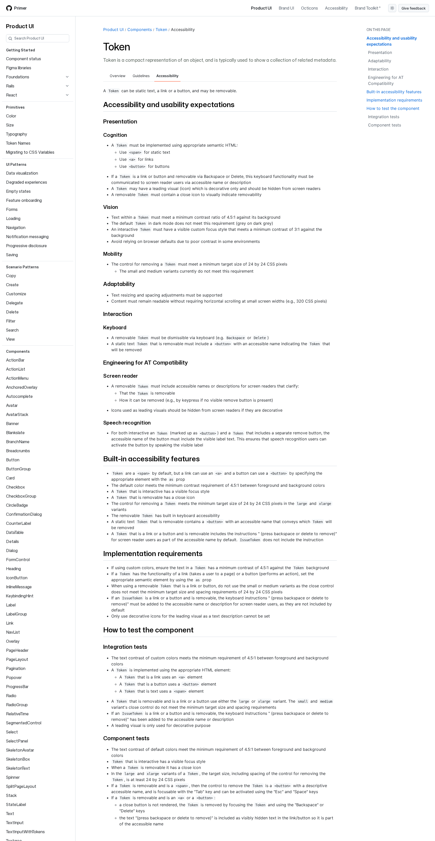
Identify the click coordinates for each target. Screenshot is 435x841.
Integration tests (125, 647)
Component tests (126, 738)
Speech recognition (127, 422)
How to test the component (148, 630)
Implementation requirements (152, 553)
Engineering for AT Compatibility (145, 362)
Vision (110, 206)
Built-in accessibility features (151, 459)
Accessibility (336, 8)
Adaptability (119, 284)
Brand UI (286, 8)
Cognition (115, 134)
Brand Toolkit (366, 8)
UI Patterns (16, 164)
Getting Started (20, 50)
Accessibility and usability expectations (168, 104)
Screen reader (120, 375)
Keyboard (114, 327)
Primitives (15, 107)
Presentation (120, 121)
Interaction (117, 314)
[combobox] (41, 38)
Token (161, 29)
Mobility (112, 253)
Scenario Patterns (22, 267)
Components (18, 351)
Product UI (261, 8)
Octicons (309, 8)
